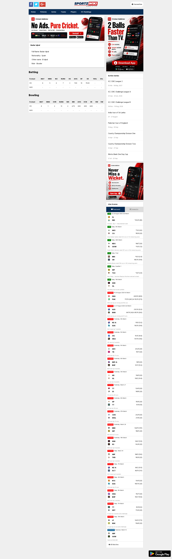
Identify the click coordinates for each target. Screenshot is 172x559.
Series (53, 12)
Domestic (134, 209)
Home (33, 12)
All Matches (114, 544)
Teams (63, 12)
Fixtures (43, 12)
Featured (116, 209)
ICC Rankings (86, 12)
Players (73, 12)
